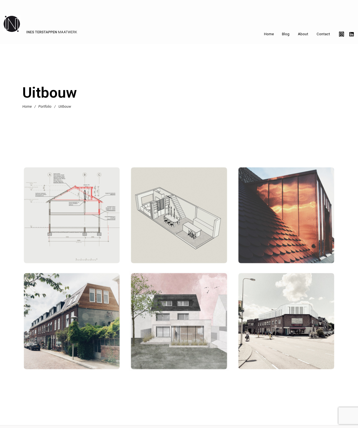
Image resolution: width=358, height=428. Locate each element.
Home (269, 34)
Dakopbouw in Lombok (286, 322)
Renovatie (175, 225)
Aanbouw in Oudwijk (179, 217)
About (303, 34)
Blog (285, 34)
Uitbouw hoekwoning (71, 217)
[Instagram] (341, 34)
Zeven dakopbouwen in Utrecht (72, 322)
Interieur (167, 330)
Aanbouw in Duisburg (179, 322)
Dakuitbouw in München (286, 217)
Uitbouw (75, 225)
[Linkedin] (351, 34)
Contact (323, 34)
